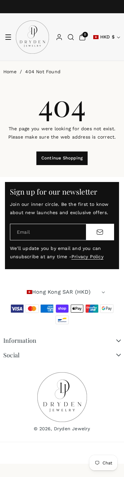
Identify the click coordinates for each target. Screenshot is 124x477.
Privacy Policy (87, 256)
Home (10, 71)
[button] (8, 37)
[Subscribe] (100, 232)
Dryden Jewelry (72, 428)
